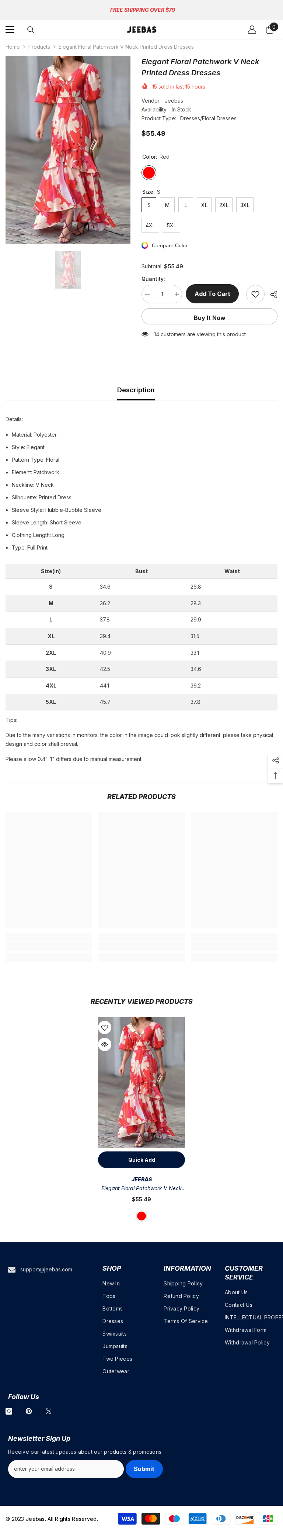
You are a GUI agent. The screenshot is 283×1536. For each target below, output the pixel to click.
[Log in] (252, 29)
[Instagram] (8, 1411)
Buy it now (210, 317)
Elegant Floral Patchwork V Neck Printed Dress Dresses (141, 1189)
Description (136, 390)
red (141, 1216)
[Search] (31, 29)
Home (13, 47)
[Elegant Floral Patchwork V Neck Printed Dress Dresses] (141, 1082)
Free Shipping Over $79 (142, 10)
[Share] (271, 294)
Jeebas (174, 100)
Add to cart (214, 293)
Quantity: (153, 279)
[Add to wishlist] (255, 294)
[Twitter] (48, 1411)
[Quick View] (104, 1044)
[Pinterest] (28, 1411)
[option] (68, 150)
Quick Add (141, 1160)
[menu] (10, 29)
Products (39, 47)
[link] (49, 946)
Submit (144, 1469)
